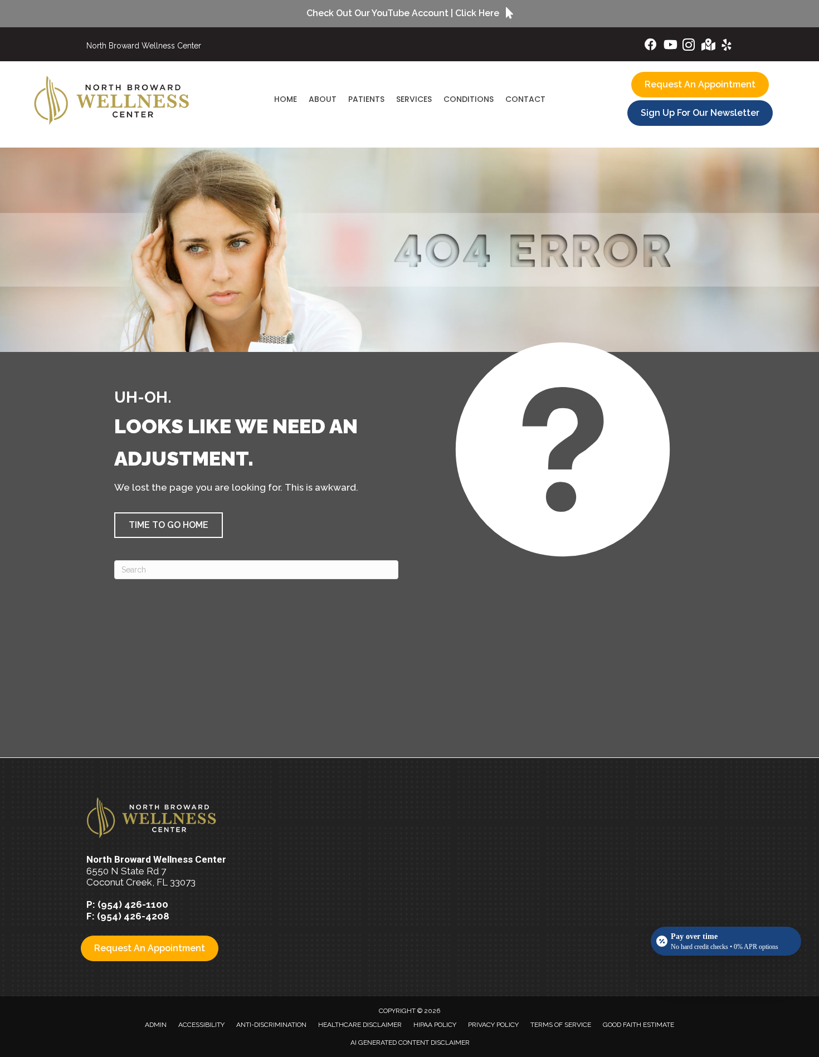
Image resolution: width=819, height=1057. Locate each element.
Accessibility (201, 1025)
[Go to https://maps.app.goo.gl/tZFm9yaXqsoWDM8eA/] (707, 45)
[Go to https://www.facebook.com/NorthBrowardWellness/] (651, 45)
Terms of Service (560, 1025)
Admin (156, 1025)
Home (285, 99)
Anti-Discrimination (271, 1025)
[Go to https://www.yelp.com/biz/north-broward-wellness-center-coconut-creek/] (726, 46)
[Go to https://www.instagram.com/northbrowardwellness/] (688, 46)
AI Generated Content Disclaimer (410, 1042)
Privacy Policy (493, 1025)
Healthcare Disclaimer (360, 1025)
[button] (168, 525)
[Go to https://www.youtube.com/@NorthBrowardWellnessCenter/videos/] (670, 45)
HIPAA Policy (434, 1025)
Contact (525, 99)
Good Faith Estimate (638, 1025)
